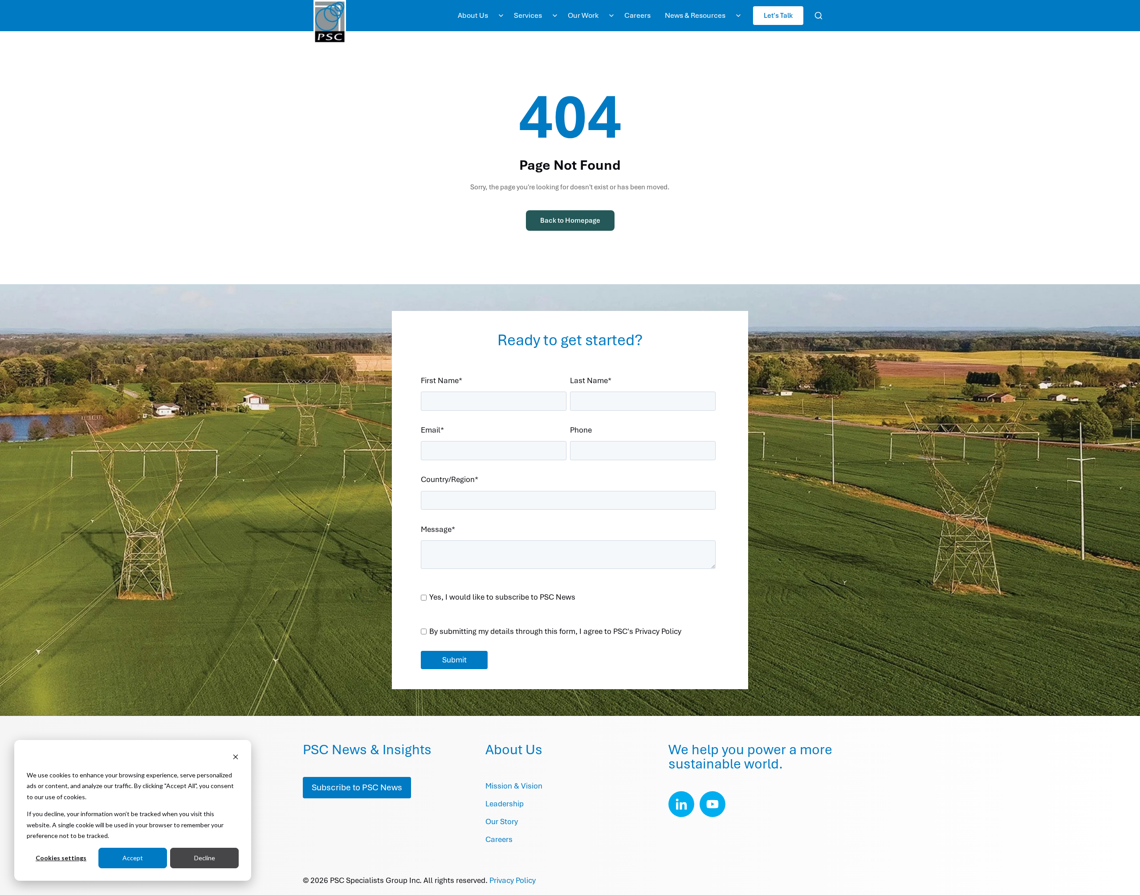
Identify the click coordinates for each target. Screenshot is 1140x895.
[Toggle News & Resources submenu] (738, 15)
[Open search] (818, 16)
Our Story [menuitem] (501, 821)
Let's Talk (778, 15)
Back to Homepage (570, 220)
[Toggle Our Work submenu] (611, 15)
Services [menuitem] (528, 15)
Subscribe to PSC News (357, 787)
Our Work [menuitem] (583, 15)
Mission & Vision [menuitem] (513, 786)
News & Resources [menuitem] (695, 15)
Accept (132, 858)
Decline (204, 858)
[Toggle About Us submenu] (501, 15)
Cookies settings (61, 858)
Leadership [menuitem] (504, 804)
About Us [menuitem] (473, 15)
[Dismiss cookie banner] (235, 758)
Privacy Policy (512, 880)
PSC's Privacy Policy (647, 631)
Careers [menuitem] (637, 15)
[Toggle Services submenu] (555, 15)
